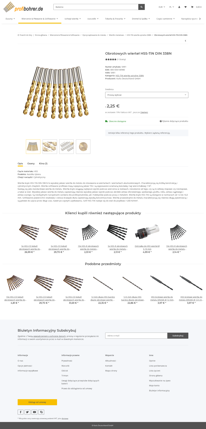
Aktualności (110, 360)
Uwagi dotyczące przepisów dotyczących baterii (80, 382)
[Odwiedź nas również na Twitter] (27, 412)
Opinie (152, 360)
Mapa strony (111, 370)
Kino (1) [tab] (43, 163)
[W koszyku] (20, 50)
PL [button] (170, 7)
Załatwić (144, 112)
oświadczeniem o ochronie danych (49, 336)
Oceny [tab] (31, 163)
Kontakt (108, 365)
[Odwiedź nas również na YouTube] (34, 412)
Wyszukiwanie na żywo (159, 380)
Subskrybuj (178, 335)
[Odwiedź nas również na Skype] (41, 412)
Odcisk (65, 370)
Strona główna (155, 375)
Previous (7, 289)
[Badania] (141, 7)
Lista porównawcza (158, 365)
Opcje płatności (25, 365)
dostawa (65, 418)
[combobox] (146, 95)
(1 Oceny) (121, 59)
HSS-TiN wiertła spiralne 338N (130, 75)
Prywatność (67, 360)
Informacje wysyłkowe (28, 370)
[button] (179, 7)
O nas (20, 360)
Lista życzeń (154, 370)
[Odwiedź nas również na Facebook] (20, 412)
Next (199, 289)
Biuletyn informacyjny (159, 390)
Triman (65, 375)
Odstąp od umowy (37, 402)
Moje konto (154, 385)
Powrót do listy (26, 35)
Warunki (65, 365)
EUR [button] (161, 7)
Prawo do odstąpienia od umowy (77, 388)
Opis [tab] (20, 163)
